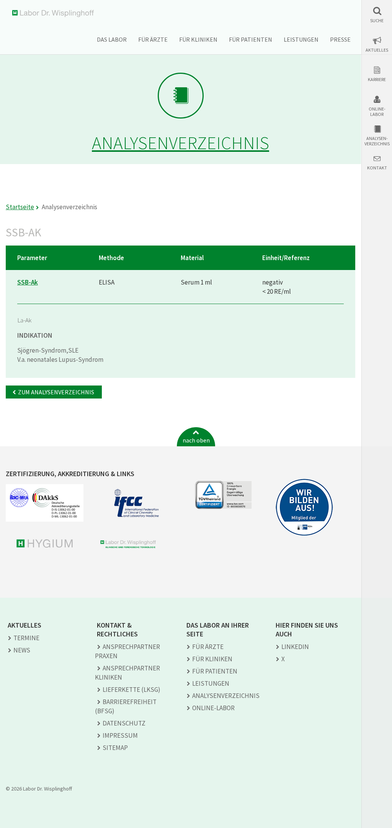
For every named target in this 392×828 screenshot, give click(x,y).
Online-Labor (377, 111)
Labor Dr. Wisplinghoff (54, 13)
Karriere (377, 79)
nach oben (196, 440)
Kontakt (377, 168)
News (21, 650)
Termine (26, 638)
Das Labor (112, 39)
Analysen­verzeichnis (226, 695)
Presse (340, 39)
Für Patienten (250, 39)
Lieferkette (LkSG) (131, 689)
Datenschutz (124, 723)
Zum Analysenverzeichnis (56, 392)
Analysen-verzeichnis (377, 141)
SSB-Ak (27, 282)
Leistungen (301, 39)
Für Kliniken (198, 39)
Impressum (120, 735)
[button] (377, 14)
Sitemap (115, 747)
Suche (377, 20)
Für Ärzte (153, 39)
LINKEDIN (295, 647)
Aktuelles (377, 50)
